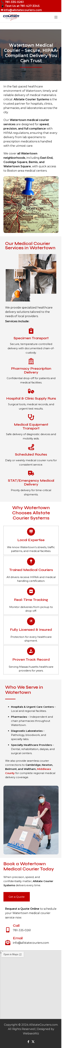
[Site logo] (11, 17)
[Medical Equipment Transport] (31, 417)
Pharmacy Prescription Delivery (31, 370)
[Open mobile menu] (56, 17)
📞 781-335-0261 (12, 2)
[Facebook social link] (28, 1042)
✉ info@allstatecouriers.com (21, 10)
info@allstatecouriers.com (31, 942)
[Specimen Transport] (31, 331)
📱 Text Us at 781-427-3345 (20, 6)
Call (16, 925)
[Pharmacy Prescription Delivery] (31, 361)
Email (18, 938)
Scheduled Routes (31, 454)
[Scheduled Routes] (31, 447)
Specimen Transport (31, 338)
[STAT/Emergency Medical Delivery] (31, 473)
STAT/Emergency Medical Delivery (31, 482)
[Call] (7, 929)
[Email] (7, 942)
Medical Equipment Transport (31, 426)
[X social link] (32, 1042)
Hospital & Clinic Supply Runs (31, 398)
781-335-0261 (22, 930)
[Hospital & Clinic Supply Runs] (31, 391)
